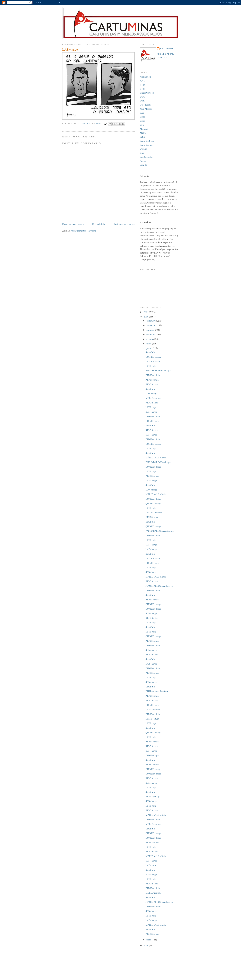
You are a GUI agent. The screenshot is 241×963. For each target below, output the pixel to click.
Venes (143, 160)
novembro (151, 325)
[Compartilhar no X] (116, 124)
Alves (142, 80)
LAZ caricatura (153, 709)
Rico (142, 152)
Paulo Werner (146, 144)
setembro (151, 334)
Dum (142, 100)
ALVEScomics (152, 379)
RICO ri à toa (152, 384)
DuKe (142, 96)
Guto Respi (145, 104)
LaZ (142, 112)
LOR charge (151, 393)
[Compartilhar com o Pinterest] (123, 124)
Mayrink (144, 128)
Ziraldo (143, 164)
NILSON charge (153, 796)
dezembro (151, 320)
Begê (142, 84)
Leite (142, 116)
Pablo (142, 136)
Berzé (142, 88)
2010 (146, 316)
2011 (146, 312)
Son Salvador (146, 156)
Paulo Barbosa (147, 140)
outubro (150, 329)
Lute (142, 124)
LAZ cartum (151, 865)
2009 (146, 945)
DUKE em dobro (153, 375)
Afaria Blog (145, 76)
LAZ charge (151, 480)
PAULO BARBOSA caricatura (160, 530)
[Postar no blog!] (113, 124)
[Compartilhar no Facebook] (120, 124)
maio (149, 939)
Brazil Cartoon (147, 92)
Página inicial (99, 224)
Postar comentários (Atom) (83, 230)
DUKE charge (152, 755)
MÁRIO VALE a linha (156, 457)
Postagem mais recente (73, 224)
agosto (149, 339)
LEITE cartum (152, 718)
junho (149, 348)
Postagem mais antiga (124, 224)
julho (149, 343)
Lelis (142, 120)
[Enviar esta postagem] (105, 124)
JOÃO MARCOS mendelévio (159, 585)
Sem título (150, 352)
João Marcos (146, 108)
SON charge (151, 411)
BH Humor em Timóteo (157, 691)
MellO (143, 132)
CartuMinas (167, 49)
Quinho (143, 148)
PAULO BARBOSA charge (158, 370)
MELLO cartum (153, 398)
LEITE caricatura (154, 512)
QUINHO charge (153, 356)
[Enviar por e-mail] (110, 124)
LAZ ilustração (153, 361)
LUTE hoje (151, 366)
